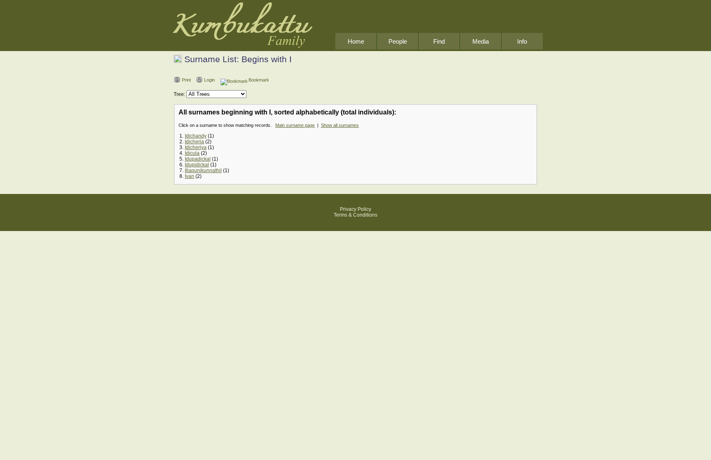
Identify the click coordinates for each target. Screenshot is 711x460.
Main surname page (295, 125)
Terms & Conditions (355, 215)
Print (186, 79)
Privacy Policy (355, 209)
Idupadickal (198, 159)
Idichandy (196, 136)
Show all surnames (340, 125)
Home (356, 41)
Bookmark (259, 79)
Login (209, 79)
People (397, 41)
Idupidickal (197, 165)
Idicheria (194, 142)
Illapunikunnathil (203, 170)
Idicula (192, 153)
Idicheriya (196, 147)
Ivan (189, 176)
